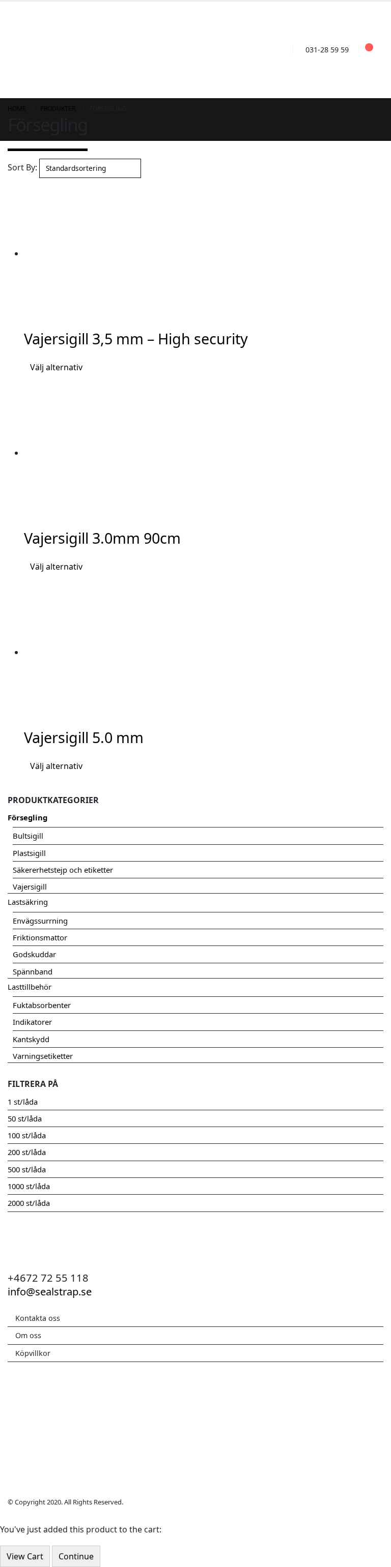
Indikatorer (32, 1022)
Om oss (28, 1335)
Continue (76, 1556)
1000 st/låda (29, 1186)
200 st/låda (27, 1152)
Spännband (32, 971)
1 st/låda (23, 1102)
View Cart (25, 1556)
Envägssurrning (40, 920)
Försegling (27, 817)
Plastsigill (29, 853)
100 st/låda (27, 1135)
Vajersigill (30, 886)
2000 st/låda (29, 1203)
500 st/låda (27, 1169)
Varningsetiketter (43, 1056)
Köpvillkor (32, 1353)
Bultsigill (28, 836)
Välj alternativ (56, 367)
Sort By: (22, 167)
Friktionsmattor (40, 937)
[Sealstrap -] (67, 50)
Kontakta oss (37, 1318)
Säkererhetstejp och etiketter (63, 870)
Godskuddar (34, 954)
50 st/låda (25, 1118)
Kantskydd (31, 1039)
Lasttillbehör (29, 987)
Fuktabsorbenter (42, 1005)
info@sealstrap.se (50, 1291)
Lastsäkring (28, 902)
